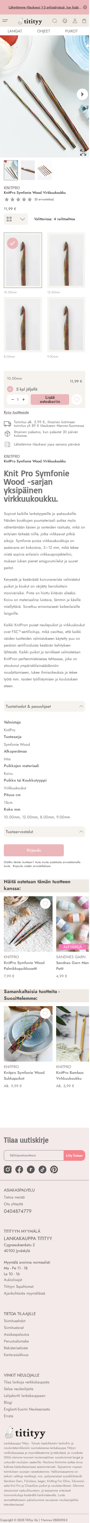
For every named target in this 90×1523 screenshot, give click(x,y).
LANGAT (15, 31)
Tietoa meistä (14, 1197)
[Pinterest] (54, 1169)
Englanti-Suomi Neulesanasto (27, 1409)
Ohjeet (43, 31)
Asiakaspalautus (16, 1334)
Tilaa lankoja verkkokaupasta (26, 1382)
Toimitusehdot (14, 1321)
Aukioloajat (13, 1279)
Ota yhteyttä (13, 1204)
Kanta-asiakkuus (16, 1354)
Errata (8, 1416)
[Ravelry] (31, 1169)
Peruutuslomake (16, 1341)
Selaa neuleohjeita (18, 1389)
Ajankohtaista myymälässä (24, 1293)
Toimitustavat (14, 1327)
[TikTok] (42, 1169)
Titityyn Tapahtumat (19, 1286)
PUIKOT (71, 31)
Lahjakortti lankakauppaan (24, 1395)
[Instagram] (8, 1169)
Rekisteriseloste (16, 1348)
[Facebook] (19, 1169)
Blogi (8, 1402)
